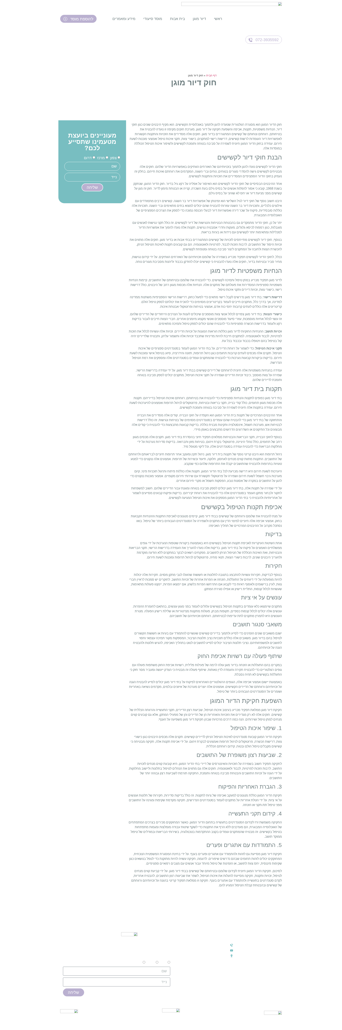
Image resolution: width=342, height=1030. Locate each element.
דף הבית (211, 75)
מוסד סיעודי (152, 19)
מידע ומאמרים (123, 19)
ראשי (218, 19)
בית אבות (177, 19)
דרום (88, 158)
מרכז (101, 158)
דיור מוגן (199, 19)
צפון (113, 158)
